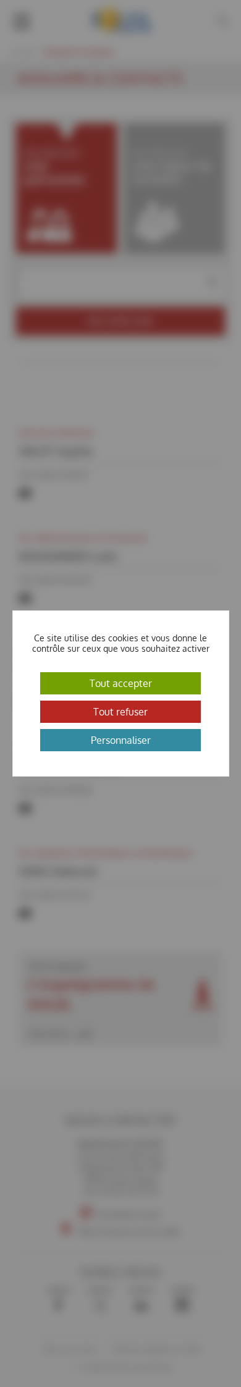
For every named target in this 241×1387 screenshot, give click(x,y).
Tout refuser (120, 712)
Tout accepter (121, 683)
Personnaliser (121, 740)
